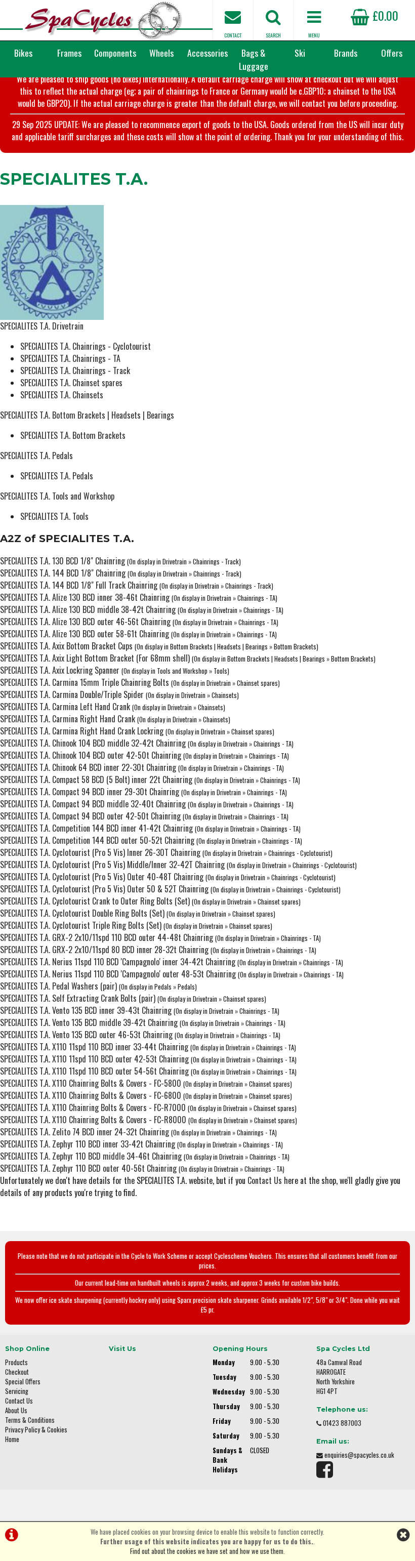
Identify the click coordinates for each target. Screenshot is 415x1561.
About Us (16, 1410)
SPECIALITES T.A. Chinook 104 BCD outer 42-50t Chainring (90, 755)
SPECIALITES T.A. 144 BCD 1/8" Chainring (63, 573)
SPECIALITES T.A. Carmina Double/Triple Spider (72, 694)
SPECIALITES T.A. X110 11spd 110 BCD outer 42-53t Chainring (94, 1059)
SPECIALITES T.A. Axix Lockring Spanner (59, 670)
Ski (300, 52)
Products (16, 1362)
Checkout (17, 1372)
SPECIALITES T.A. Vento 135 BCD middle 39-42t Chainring (89, 1022)
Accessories (207, 52)
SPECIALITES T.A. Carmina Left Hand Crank (65, 707)
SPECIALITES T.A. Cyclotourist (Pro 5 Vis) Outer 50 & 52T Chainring (104, 889)
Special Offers (22, 1381)
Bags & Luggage (253, 59)
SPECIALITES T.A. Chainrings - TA (70, 358)
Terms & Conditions (30, 1420)
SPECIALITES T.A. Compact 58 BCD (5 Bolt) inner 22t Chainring (96, 779)
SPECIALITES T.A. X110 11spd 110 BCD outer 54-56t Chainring (94, 1071)
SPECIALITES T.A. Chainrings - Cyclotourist (85, 346)
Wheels (161, 52)
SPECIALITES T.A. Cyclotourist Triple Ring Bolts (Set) (80, 925)
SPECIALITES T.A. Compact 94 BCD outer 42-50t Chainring (90, 816)
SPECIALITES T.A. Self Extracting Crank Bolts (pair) (77, 998)
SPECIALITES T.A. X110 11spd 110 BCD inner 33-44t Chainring (94, 1047)
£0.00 (383, 15)
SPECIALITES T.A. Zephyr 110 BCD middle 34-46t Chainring (91, 1156)
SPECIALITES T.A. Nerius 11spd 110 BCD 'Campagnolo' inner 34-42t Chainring (117, 962)
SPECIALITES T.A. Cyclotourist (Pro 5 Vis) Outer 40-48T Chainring (101, 877)
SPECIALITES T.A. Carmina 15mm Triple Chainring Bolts (84, 682)
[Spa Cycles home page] (104, 20)
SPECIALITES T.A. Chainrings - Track (75, 370)
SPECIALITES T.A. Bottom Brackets (73, 435)
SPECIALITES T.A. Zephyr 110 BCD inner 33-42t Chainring (87, 1144)
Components (115, 52)
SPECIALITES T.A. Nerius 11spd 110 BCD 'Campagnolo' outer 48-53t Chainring (118, 974)
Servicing (16, 1391)
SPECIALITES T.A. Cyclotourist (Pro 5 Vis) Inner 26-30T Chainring (100, 852)
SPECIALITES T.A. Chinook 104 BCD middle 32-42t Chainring (93, 743)
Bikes (23, 52)
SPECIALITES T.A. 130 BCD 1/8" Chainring (62, 561)
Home (12, 1439)
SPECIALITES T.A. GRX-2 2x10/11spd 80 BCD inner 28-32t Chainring (104, 949)
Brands (345, 52)
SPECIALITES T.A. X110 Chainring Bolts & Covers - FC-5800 (90, 1083)
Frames (69, 52)
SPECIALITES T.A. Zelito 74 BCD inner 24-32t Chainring (84, 1132)
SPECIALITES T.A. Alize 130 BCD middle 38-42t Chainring (88, 609)
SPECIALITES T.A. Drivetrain (42, 326)
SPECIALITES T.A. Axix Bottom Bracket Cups (66, 646)
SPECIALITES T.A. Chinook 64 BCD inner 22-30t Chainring (88, 767)
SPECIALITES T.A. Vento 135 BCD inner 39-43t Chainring (86, 1010)
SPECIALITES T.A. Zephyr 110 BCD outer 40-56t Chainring (88, 1168)
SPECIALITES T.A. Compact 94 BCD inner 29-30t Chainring (89, 792)
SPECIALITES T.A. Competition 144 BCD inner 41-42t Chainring (96, 828)
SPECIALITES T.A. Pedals (36, 455)
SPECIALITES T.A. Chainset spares (71, 383)
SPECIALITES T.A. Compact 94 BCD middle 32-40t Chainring (93, 804)
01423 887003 (342, 1423)
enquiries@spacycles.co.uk (359, 1455)
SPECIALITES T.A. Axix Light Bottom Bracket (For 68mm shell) (95, 658)
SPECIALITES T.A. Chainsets (61, 395)
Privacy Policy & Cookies (36, 1429)
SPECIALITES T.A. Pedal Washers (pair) (58, 986)
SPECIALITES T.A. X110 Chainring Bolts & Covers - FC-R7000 (93, 1107)
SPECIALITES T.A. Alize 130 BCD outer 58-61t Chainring (84, 634)
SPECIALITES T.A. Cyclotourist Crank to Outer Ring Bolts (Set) (95, 901)
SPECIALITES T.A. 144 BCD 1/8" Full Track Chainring (78, 585)
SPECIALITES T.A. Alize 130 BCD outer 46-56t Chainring (85, 621)
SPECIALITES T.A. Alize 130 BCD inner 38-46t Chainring (85, 597)
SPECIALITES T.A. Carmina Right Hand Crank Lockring (81, 731)
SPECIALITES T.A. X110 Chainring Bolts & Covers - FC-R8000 (93, 1120)
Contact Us (264, 1180)
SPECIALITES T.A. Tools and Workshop (57, 496)
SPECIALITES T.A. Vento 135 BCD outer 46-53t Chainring (86, 1035)
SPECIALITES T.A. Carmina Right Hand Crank (67, 719)
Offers (391, 52)
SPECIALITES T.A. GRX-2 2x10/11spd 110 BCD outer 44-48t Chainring (106, 937)
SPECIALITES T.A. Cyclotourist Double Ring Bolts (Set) (82, 913)
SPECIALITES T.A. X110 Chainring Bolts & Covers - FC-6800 (90, 1095)
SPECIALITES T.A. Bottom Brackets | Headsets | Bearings (87, 415)
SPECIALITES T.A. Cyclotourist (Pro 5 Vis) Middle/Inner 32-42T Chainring (112, 864)
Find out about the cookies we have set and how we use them (206, 1551)
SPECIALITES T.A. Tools (54, 516)
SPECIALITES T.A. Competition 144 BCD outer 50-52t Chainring (97, 840)
